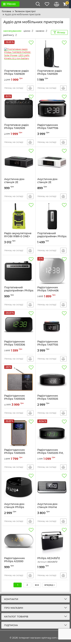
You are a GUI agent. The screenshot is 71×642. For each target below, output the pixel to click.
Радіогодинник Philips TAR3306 (14, 345)
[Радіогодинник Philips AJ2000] (18, 541)
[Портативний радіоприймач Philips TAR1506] (52, 216)
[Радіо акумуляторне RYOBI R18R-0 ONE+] (18, 216)
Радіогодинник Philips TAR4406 (48, 290)
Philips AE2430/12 (48, 560)
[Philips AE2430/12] (52, 541)
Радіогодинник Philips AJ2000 (14, 561)
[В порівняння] (30, 88)
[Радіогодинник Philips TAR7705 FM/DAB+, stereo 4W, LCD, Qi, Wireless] (52, 324)
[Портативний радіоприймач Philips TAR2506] (18, 270)
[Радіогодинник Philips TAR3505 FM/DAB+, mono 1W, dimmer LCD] (52, 378)
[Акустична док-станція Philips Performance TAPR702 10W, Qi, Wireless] (18, 487)
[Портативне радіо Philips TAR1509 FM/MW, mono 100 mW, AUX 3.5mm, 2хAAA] (52, 54)
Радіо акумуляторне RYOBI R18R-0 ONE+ (17, 236)
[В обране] (31, 42)
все (37, 585)
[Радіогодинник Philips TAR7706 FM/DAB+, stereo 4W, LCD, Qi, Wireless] (52, 108)
